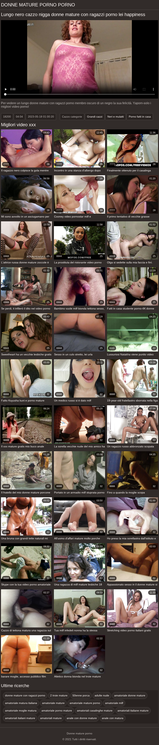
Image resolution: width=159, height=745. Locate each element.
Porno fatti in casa (140, 116)
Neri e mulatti (115, 116)
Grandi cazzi (94, 116)
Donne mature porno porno (38, 4)
